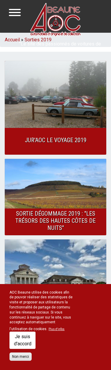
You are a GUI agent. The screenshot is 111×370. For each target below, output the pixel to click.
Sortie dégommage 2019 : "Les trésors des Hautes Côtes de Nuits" (55, 220)
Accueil (12, 40)
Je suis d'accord (22, 340)
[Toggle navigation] (14, 13)
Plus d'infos (57, 329)
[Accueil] (55, 19)
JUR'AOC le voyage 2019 (55, 140)
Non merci (20, 357)
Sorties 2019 (38, 40)
